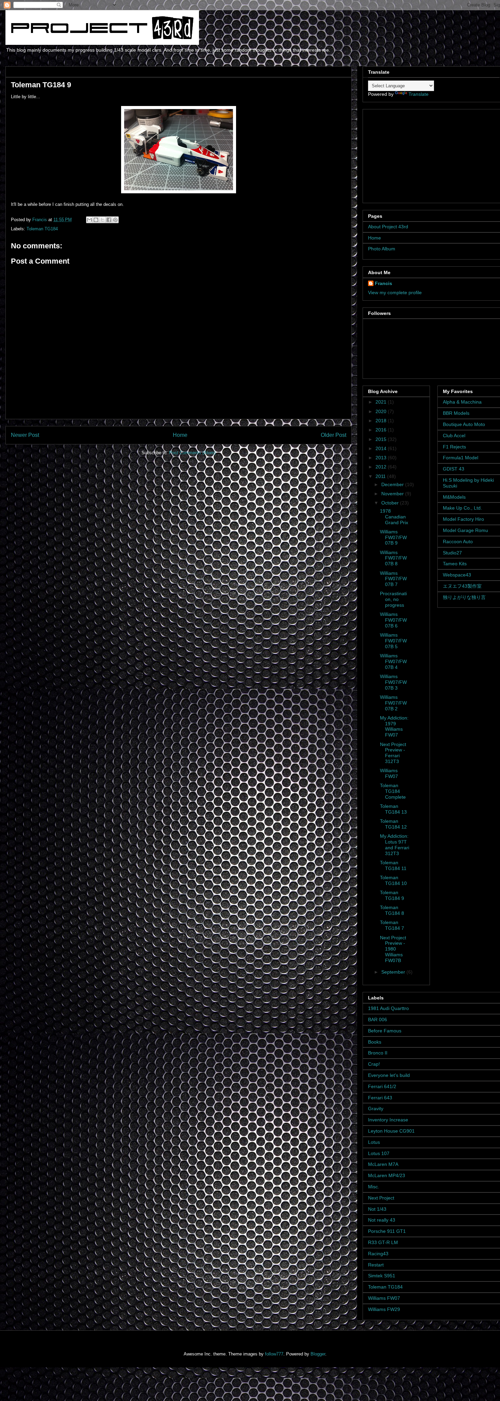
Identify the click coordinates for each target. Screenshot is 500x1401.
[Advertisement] (410, 154)
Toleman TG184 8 (392, 910)
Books (374, 1042)
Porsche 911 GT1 (387, 1231)
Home (180, 435)
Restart (376, 1264)
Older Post (333, 435)
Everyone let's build (389, 1075)
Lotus (374, 1142)
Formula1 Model (460, 457)
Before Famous (384, 1030)
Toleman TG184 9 (392, 895)
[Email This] (89, 219)
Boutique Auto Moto (464, 424)
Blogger (318, 1353)
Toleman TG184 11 (393, 865)
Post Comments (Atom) (192, 452)
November (393, 493)
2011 (381, 476)
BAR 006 (377, 1019)
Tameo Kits (455, 563)
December (393, 484)
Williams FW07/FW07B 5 (393, 640)
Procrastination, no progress (393, 599)
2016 (382, 429)
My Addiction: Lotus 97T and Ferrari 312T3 (394, 844)
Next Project (381, 1198)
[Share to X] (102, 219)
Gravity (375, 1108)
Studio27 (452, 552)
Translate (419, 94)
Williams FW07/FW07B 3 (393, 682)
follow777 (274, 1353)
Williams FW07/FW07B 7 (393, 578)
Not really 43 (381, 1220)
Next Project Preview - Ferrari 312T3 (393, 753)
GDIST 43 (453, 469)
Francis (383, 283)
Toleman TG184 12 (393, 824)
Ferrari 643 (380, 1097)
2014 (382, 448)
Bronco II (377, 1053)
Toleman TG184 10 (393, 880)
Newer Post (25, 435)
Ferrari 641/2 (382, 1086)
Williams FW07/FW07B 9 (393, 537)
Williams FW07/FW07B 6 (393, 619)
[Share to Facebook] (108, 219)
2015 (382, 439)
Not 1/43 (377, 1209)
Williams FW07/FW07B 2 (393, 702)
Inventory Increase (388, 1119)
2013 (382, 457)
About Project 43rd (388, 226)
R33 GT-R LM (383, 1242)
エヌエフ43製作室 (462, 586)
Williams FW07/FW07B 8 (393, 558)
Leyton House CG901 (391, 1131)
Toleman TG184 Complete (393, 791)
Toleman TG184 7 (392, 925)
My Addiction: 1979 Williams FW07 (394, 726)
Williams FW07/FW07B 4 (393, 661)
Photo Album (381, 248)
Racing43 (378, 1253)
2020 (382, 411)
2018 (382, 420)
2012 (382, 466)
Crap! (374, 1064)
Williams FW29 (384, 1309)
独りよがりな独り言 (464, 597)
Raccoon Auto (458, 541)
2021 (382, 402)
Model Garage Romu (465, 530)
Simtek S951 (381, 1275)
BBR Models (456, 413)
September (393, 972)
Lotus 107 (378, 1153)
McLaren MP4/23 (386, 1175)
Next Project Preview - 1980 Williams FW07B (393, 949)
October (390, 503)
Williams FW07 (389, 773)
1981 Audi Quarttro (388, 1008)
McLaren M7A (383, 1164)
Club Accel (454, 435)
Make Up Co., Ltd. (462, 508)
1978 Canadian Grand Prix (394, 516)
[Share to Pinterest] (115, 219)
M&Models (454, 497)
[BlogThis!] (96, 219)
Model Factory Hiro (463, 519)
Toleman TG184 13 (393, 809)
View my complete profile (395, 292)
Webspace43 (457, 575)
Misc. (373, 1186)
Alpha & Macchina (462, 402)
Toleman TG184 (42, 228)
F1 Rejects (454, 446)
